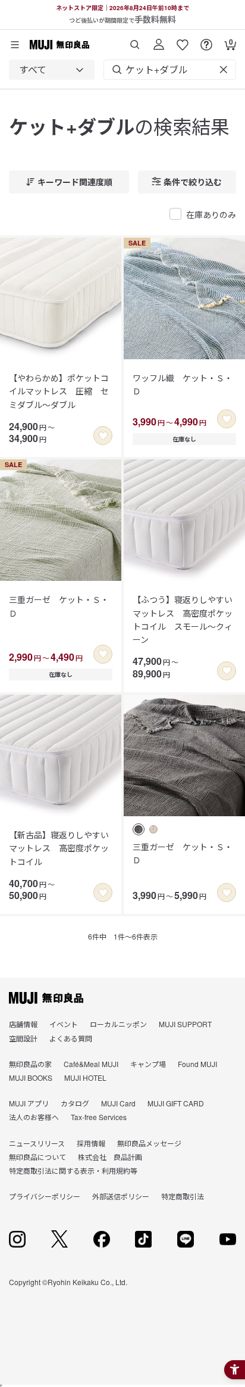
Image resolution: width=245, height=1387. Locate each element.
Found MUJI (197, 1064)
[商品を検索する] (135, 40)
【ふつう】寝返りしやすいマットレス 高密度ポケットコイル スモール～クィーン (183, 619)
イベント (63, 1024)
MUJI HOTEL (85, 1077)
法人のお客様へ (34, 1117)
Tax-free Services (99, 1117)
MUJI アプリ (29, 1103)
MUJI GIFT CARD (175, 1103)
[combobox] (52, 70)
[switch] (102, 435)
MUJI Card (118, 1103)
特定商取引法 (182, 1196)
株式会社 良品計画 (110, 1157)
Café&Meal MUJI (91, 1064)
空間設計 (23, 1038)
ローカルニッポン (118, 1024)
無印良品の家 (30, 1064)
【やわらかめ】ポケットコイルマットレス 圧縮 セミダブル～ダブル (59, 391)
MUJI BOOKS (30, 1077)
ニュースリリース (37, 1143)
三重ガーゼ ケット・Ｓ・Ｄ (59, 605)
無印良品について (37, 1157)
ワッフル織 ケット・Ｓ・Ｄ (183, 384)
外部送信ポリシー (120, 1196)
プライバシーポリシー (44, 1196)
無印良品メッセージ (149, 1143)
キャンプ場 (148, 1064)
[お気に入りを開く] (183, 40)
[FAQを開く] (206, 40)
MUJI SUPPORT (185, 1024)
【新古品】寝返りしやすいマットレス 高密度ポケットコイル (59, 848)
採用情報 (91, 1143)
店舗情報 (23, 1024)
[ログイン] (159, 40)
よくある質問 (70, 1038)
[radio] (139, 829)
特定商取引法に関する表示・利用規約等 (73, 1170)
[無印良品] (46, 998)
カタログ (75, 1103)
